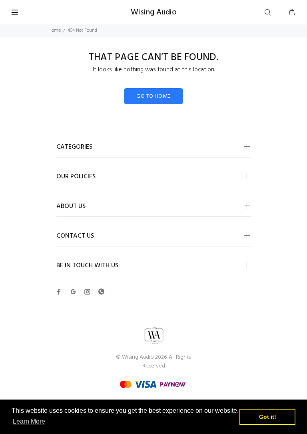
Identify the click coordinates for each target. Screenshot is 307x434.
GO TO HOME (153, 96)
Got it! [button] (267, 417)
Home (54, 30)
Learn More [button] (29, 421)
